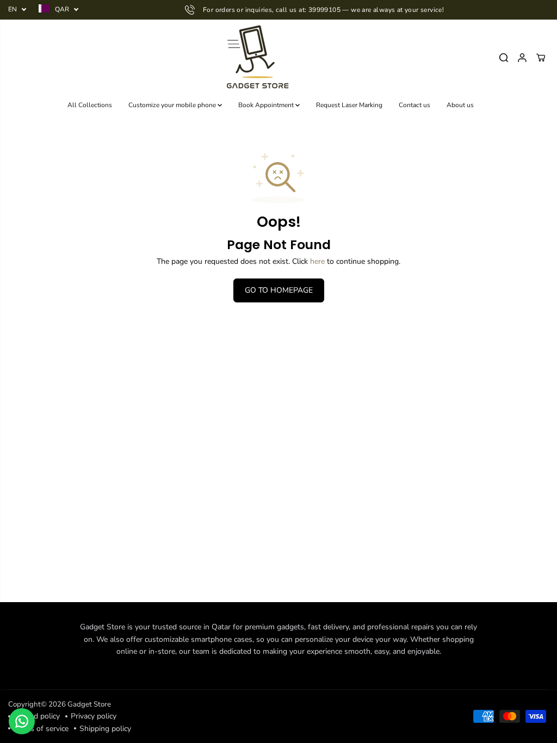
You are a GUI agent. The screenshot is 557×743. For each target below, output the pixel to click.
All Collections (89, 105)
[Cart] (541, 57)
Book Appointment (266, 105)
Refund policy (37, 716)
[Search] (504, 57)
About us (460, 105)
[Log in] (522, 57)
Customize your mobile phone (173, 105)
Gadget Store (89, 704)
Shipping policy (105, 728)
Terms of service (41, 728)
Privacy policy (93, 716)
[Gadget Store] (256, 58)
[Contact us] (22, 721)
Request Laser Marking (349, 105)
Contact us (414, 105)
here (317, 261)
